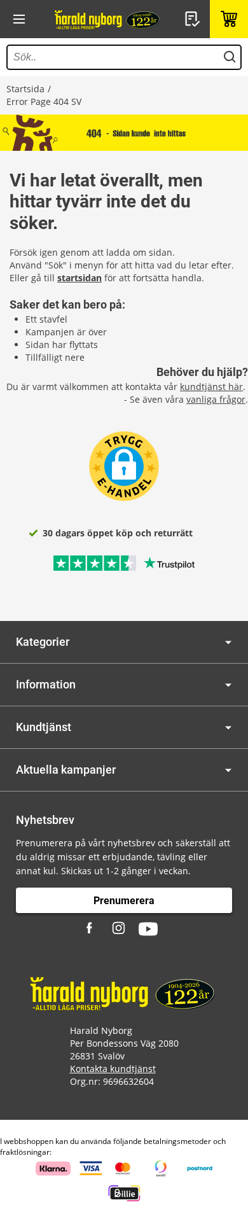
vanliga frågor (215, 399)
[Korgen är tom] (229, 19)
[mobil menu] (19, 19)
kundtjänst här (211, 386)
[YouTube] (148, 928)
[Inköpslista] (194, 19)
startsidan (79, 278)
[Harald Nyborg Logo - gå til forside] (108, 19)
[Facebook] (90, 928)
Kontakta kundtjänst (113, 1069)
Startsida (25, 89)
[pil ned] (228, 642)
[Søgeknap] (229, 57)
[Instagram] (119, 928)
